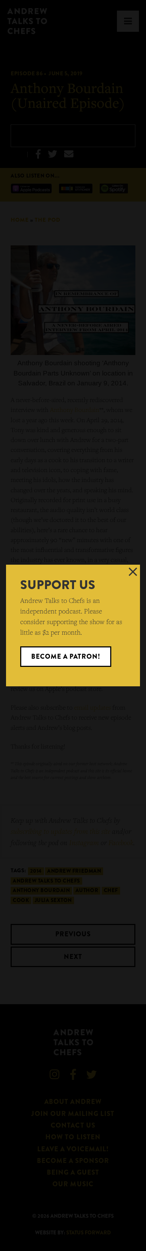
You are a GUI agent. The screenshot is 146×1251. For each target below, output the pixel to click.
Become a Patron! (66, 656)
